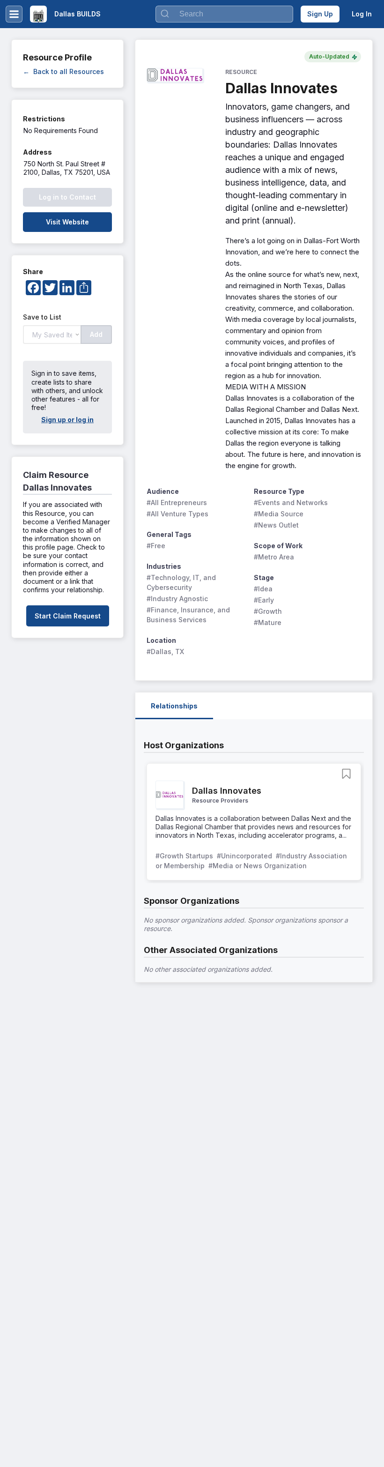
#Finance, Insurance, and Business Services (189, 615)
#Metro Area (274, 557)
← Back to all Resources (63, 71)
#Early (264, 600)
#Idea (263, 589)
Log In (362, 14)
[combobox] (224, 14)
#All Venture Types (177, 514)
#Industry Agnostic (177, 599)
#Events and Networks (291, 502)
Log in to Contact (67, 197)
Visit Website (67, 222)
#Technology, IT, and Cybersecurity (182, 582)
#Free (156, 546)
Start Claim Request (68, 616)
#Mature (267, 622)
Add (96, 334)
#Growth (268, 611)
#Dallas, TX (165, 651)
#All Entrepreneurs (177, 502)
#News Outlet (276, 525)
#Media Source (278, 514)
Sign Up (320, 14)
